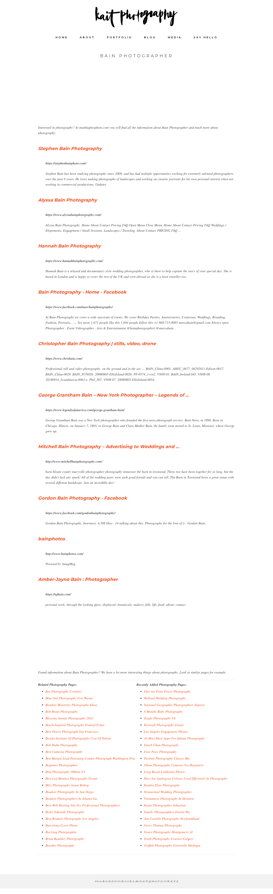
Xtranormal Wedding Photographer (168, 792)
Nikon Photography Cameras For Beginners (174, 765)
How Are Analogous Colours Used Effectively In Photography (186, 778)
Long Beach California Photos (164, 771)
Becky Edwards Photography (65, 812)
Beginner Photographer (61, 765)
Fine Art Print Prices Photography (167, 691)
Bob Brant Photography (62, 711)
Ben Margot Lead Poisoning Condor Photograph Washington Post (90, 758)
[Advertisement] (136, 99)
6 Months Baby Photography (163, 711)
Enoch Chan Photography (161, 745)
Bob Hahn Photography (62, 745)
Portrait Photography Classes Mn (166, 758)
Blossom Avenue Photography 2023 (69, 718)
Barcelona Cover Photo (61, 825)
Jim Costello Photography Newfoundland (171, 818)
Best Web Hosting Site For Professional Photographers (83, 805)
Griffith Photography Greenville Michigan (172, 845)
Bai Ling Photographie (61, 832)
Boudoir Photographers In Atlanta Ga (71, 798)
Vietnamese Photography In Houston (169, 798)
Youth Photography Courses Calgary (169, 838)
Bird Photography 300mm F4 (65, 771)
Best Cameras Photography (64, 751)
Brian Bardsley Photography (65, 838)
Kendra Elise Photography (162, 785)
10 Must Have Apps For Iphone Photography (174, 738)
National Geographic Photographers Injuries (174, 704)
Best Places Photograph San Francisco (72, 731)
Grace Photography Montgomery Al (168, 832)
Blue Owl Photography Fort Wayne (69, 698)
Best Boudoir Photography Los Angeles (72, 818)
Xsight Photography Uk (160, 718)
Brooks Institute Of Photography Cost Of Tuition (78, 738)
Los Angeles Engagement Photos (166, 731)
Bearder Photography (60, 845)
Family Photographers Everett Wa (167, 812)
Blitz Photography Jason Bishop (67, 785)
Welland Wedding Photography (165, 698)
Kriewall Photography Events (164, 725)
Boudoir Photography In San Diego (70, 792)
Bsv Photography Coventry (64, 691)
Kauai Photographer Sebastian (165, 805)
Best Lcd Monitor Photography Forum (71, 778)
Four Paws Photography (160, 751)
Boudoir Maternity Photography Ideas (71, 704)
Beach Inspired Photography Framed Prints (75, 725)
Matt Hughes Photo (136, 17)
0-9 (96, 881)
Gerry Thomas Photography (163, 825)
